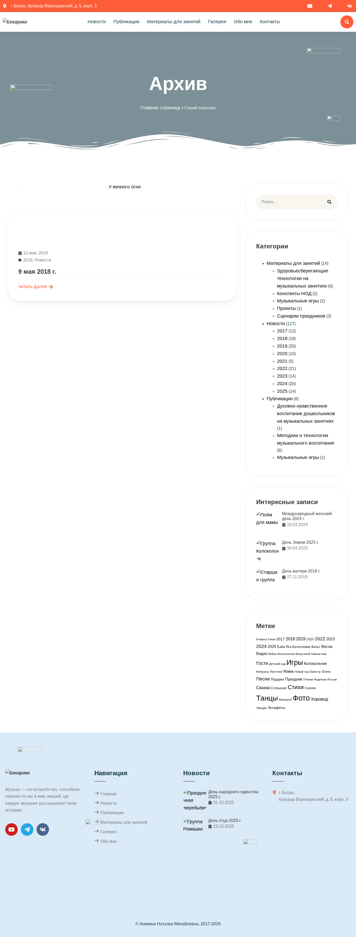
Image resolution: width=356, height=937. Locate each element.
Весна (326, 646)
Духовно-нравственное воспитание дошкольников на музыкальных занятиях (306, 413)
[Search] (329, 202)
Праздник (293, 679)
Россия (332, 679)
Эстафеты (276, 708)
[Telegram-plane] (27, 829)
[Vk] (42, 829)
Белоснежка (301, 647)
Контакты (270, 21)
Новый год (301, 671)
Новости (97, 21)
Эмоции (261, 707)
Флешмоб (285, 699)
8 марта (261, 639)
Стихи (296, 687)
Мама (288, 671)
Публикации (126, 21)
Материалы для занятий (173, 21)
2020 (282, 353)
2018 (28, 260)
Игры (294, 662)
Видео (261, 654)
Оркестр (315, 671)
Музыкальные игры (298, 300)
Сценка (310, 688)
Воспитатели (286, 653)
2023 (282, 376)
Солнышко (279, 688)
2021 (282, 361)
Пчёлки (308, 679)
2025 (282, 391)
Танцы (267, 698)
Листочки (276, 671)
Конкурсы (262, 671)
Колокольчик (315, 663)
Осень (326, 671)
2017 (282, 330)
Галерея (217, 21)
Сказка (263, 687)
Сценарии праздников (301, 316)
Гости (262, 663)
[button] (346, 21)
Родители (320, 679)
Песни (263, 679)
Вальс (315, 647)
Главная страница (160, 107)
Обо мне (243, 21)
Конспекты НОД (294, 293)
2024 (282, 383)
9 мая (271, 639)
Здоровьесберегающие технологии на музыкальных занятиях (302, 278)
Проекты (286, 308)
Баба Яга (284, 647)
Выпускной (303, 653)
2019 (282, 346)
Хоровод (319, 699)
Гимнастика (319, 653)
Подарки (277, 679)
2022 (282, 368)
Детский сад (277, 663)
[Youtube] (11, 829)
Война (272, 653)
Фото (301, 698)
